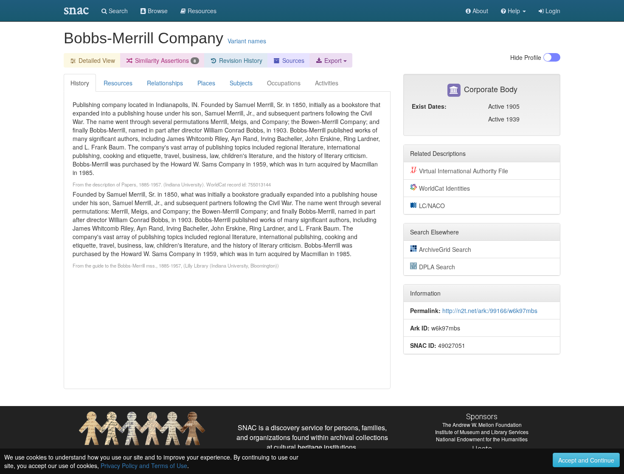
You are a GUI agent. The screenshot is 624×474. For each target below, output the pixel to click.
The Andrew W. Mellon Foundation (482, 424)
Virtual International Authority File (463, 170)
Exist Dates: (429, 106)
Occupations (284, 83)
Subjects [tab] (241, 83)
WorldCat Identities (444, 188)
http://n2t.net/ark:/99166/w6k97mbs (489, 310)
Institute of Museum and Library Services (481, 431)
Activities (326, 83)
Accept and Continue (586, 460)
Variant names (247, 41)
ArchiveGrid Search (445, 249)
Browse (157, 10)
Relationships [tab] (165, 83)
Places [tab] (206, 83)
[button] (513, 10)
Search (117, 10)
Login (552, 10)
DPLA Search (437, 266)
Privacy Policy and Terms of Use (144, 465)
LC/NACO (432, 205)
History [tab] (79, 83)
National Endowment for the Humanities (482, 439)
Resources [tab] (118, 83)
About (479, 10)
